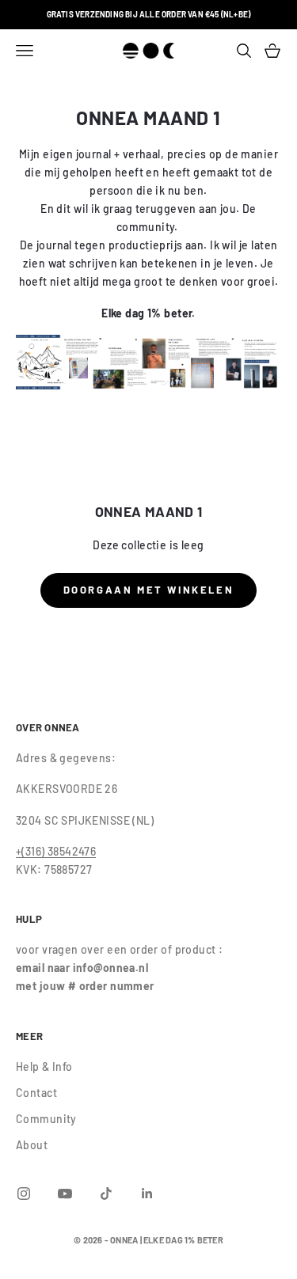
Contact (36, 1092)
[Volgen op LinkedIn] (147, 1193)
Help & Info (44, 1066)
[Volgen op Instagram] (24, 1193)
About (32, 1145)
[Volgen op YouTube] (65, 1193)
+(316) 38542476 (56, 851)
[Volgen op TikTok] (106, 1193)
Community (46, 1118)
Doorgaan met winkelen (148, 589)
